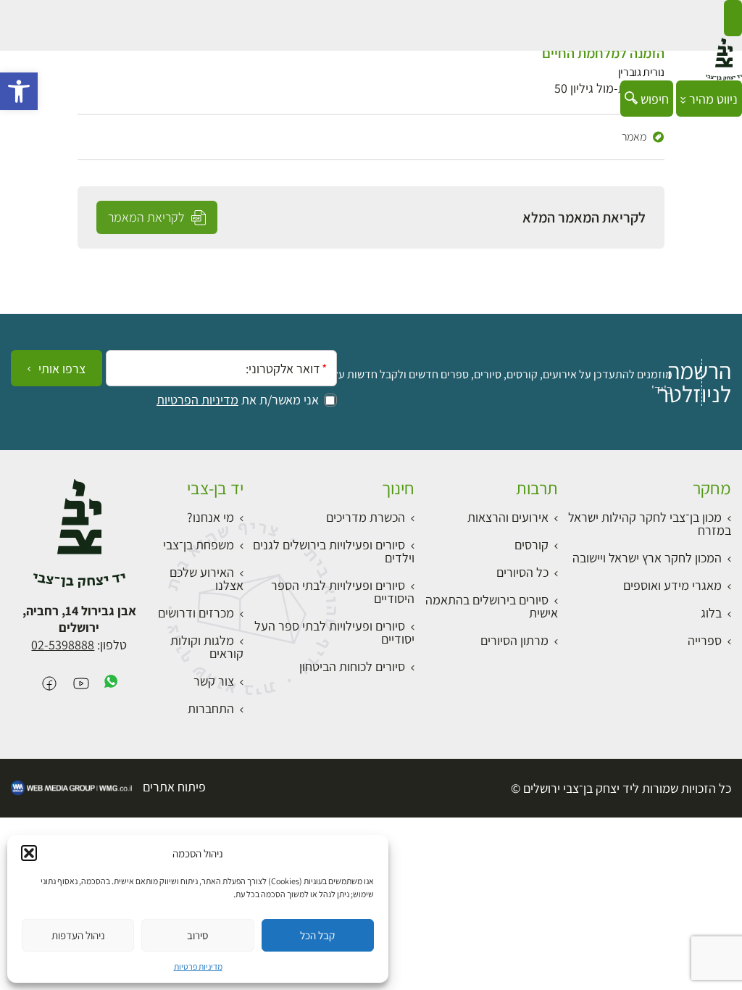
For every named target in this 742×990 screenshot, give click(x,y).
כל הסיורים (522, 572)
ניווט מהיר (712, 99)
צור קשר (213, 681)
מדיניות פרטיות (198, 966)
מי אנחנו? (210, 517)
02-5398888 (62, 644)
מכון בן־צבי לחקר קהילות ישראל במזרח (649, 523)
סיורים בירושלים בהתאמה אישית (491, 606)
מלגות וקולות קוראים (206, 647)
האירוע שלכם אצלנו (206, 579)
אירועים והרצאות (508, 517)
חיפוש (653, 99)
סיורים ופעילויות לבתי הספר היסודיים (342, 592)
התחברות (211, 708)
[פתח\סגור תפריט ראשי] (733, 18)
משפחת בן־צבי (198, 544)
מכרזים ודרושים (196, 612)
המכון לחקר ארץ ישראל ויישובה (647, 557)
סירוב (197, 935)
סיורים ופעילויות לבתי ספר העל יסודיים (334, 632)
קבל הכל (317, 935)
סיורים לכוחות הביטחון (352, 666)
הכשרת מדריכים (365, 517)
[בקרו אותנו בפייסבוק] (49, 684)
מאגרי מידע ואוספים (672, 585)
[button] (19, 91)
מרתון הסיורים (514, 640)
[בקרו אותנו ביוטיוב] (81, 684)
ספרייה (705, 640)
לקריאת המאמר (147, 217)
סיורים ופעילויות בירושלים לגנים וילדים (333, 551)
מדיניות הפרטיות (197, 400)
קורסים (531, 544)
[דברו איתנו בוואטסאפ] (111, 684)
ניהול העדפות (78, 935)
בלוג (711, 612)
